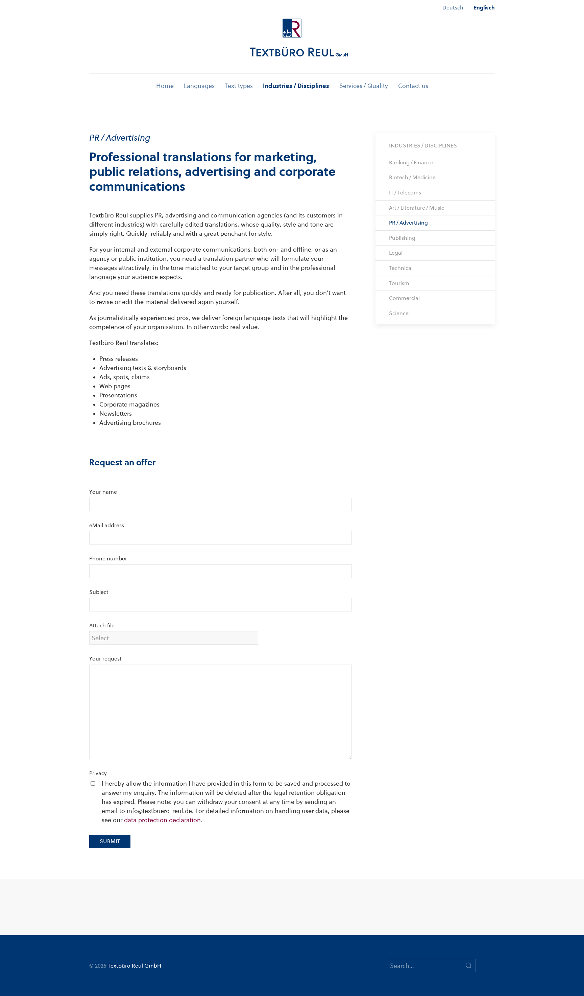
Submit (110, 841)
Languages (199, 85)
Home (165, 85)
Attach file (102, 625)
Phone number (108, 558)
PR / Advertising (408, 222)
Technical (401, 268)
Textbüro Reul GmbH (134, 966)
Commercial (404, 298)
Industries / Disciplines (296, 85)
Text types (239, 85)
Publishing (402, 238)
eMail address (106, 525)
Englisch (484, 7)
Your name (103, 492)
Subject (98, 592)
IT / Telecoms (405, 192)
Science (399, 313)
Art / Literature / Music (416, 208)
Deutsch (452, 7)
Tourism (399, 283)
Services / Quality (363, 85)
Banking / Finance (411, 162)
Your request (105, 658)
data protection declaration (162, 820)
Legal (396, 253)
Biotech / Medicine (412, 177)
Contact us (413, 85)
